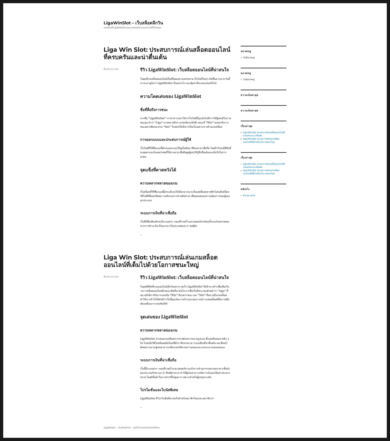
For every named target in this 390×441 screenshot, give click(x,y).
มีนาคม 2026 (249, 195)
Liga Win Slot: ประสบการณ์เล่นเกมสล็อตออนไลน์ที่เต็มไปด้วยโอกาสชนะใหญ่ (161, 261)
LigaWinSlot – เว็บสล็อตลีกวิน (133, 22)
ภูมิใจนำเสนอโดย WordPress (146, 427)
